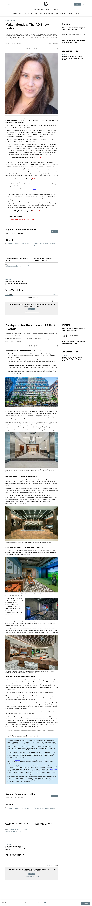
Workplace (8, 321)
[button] (6, 4)
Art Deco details (52, 776)
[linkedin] (29, 48)
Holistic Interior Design (46, 13)
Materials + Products (73, 13)
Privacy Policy (44, 902)
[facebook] (27, 48)
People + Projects (60, 13)
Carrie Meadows (17, 795)
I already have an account (32, 312)
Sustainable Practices (31, 13)
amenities (17, 767)
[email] (36, 48)
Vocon (29, 684)
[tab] (9, 294)
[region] (31, 297)
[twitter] (32, 48)
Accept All (85, 903)
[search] (9, 4)
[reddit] (34, 48)
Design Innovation (18, 13)
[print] (57, 48)
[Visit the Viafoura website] (55, 301)
